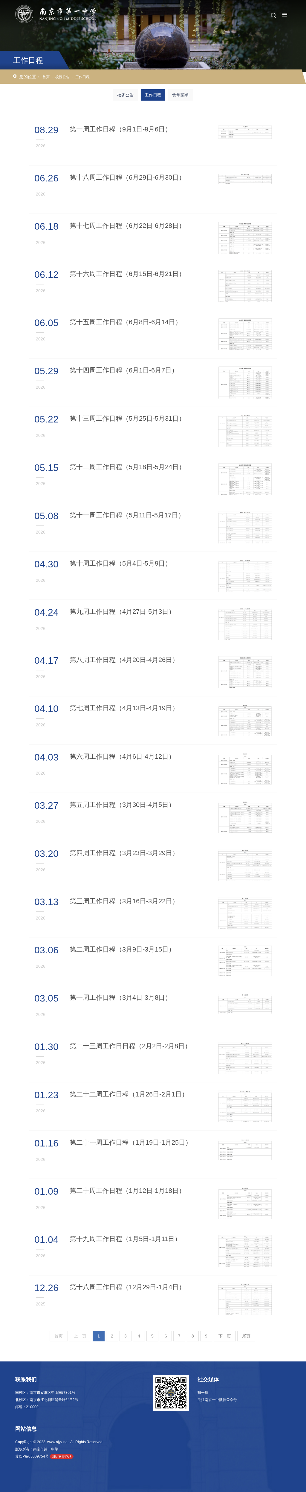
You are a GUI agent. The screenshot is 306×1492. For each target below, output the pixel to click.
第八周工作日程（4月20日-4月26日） (124, 660)
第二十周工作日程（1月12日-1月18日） (127, 1190)
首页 (46, 77)
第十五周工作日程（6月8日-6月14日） (126, 322)
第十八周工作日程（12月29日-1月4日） (127, 1287)
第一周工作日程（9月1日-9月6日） (121, 129)
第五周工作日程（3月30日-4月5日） (122, 804)
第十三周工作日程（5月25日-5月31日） (127, 418)
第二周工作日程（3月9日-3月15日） (122, 949)
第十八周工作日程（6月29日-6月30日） (127, 177)
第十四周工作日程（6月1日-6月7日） (124, 370)
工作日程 (82, 77)
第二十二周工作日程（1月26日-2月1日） (129, 1094)
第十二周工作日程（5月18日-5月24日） (127, 467)
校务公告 (125, 95)
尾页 (246, 1336)
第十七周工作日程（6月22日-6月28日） (127, 225)
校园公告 (62, 77)
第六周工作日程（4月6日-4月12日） (122, 756)
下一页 (224, 1336)
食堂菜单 (180, 95)
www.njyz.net (57, 1442)
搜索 (273, 15)
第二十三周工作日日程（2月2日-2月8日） (130, 1046)
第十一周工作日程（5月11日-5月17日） (127, 515)
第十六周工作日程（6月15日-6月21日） (127, 274)
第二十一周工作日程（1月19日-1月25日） (131, 1142)
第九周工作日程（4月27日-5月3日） (122, 611)
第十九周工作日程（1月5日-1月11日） (125, 1239)
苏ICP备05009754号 (32, 1456)
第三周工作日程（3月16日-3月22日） (124, 901)
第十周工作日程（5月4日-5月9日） (121, 563)
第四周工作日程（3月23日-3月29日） (124, 853)
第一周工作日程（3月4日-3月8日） (121, 997)
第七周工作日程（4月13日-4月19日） (124, 708)
